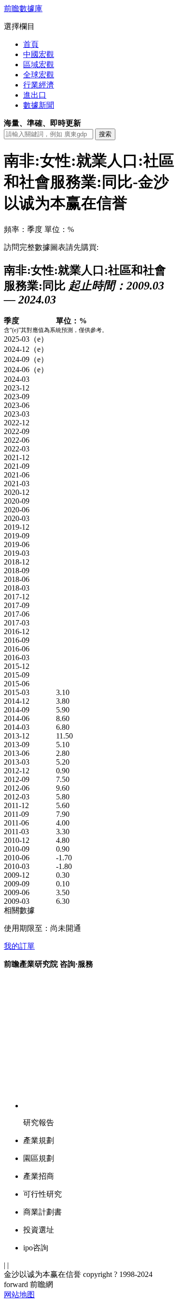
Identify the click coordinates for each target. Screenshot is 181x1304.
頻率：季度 (23, 229)
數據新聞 (38, 105)
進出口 (34, 95)
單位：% (59, 229)
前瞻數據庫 (23, 8)
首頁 (31, 44)
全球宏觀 (38, 75)
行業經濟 (38, 85)
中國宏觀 (38, 54)
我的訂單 (19, 946)
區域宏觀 (38, 64)
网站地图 (19, 1294)
